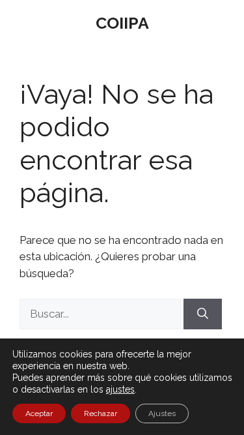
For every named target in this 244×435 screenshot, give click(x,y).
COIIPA (122, 23)
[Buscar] (202, 314)
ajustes (120, 389)
